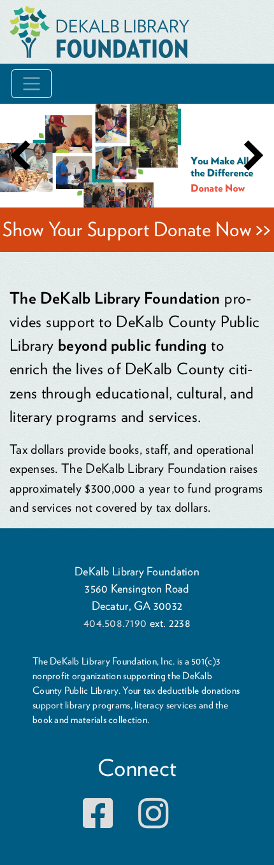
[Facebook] (98, 822)
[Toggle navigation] (31, 83)
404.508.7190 (115, 622)
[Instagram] (153, 822)
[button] (20, 155)
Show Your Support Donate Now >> (137, 229)
